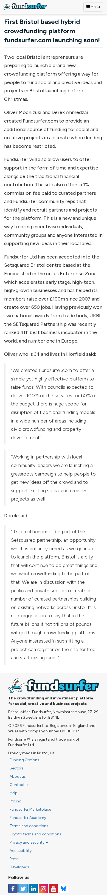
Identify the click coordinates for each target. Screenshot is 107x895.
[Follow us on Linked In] (33, 888)
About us (18, 776)
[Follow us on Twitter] (23, 888)
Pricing (15, 801)
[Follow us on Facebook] (13, 888)
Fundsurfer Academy (28, 817)
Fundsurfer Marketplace (30, 809)
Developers (19, 867)
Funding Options (24, 760)
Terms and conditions (29, 826)
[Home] (25, 6)
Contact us (20, 784)
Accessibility (21, 850)
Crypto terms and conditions (35, 834)
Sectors (17, 768)
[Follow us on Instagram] (43, 888)
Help (14, 793)
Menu (95, 6)
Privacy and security (27, 842)
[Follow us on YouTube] (53, 888)
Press (14, 859)
